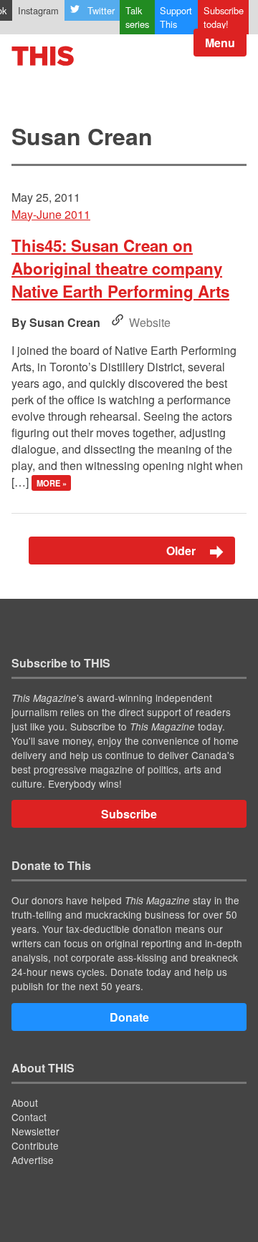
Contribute (35, 1145)
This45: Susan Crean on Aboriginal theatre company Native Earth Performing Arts (120, 268)
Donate (129, 1017)
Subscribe (129, 814)
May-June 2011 (50, 214)
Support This (176, 17)
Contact (29, 1117)
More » (52, 483)
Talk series (137, 17)
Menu (220, 42)
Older (182, 550)
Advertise (32, 1160)
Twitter (101, 10)
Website (150, 322)
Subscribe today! (224, 17)
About (24, 1102)
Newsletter (35, 1131)
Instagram (38, 10)
